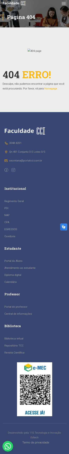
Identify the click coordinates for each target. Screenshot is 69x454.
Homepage (50, 88)
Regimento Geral (14, 201)
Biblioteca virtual (13, 338)
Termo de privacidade (35, 442)
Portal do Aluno (13, 260)
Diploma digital (12, 275)
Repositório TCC (14, 345)
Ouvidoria (9, 236)
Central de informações (18, 313)
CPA (6, 222)
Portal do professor (15, 306)
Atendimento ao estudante (20, 268)
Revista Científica (14, 352)
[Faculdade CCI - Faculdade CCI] (14, 3)
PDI (6, 208)
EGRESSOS (10, 229)
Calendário (10, 282)
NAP (7, 215)
